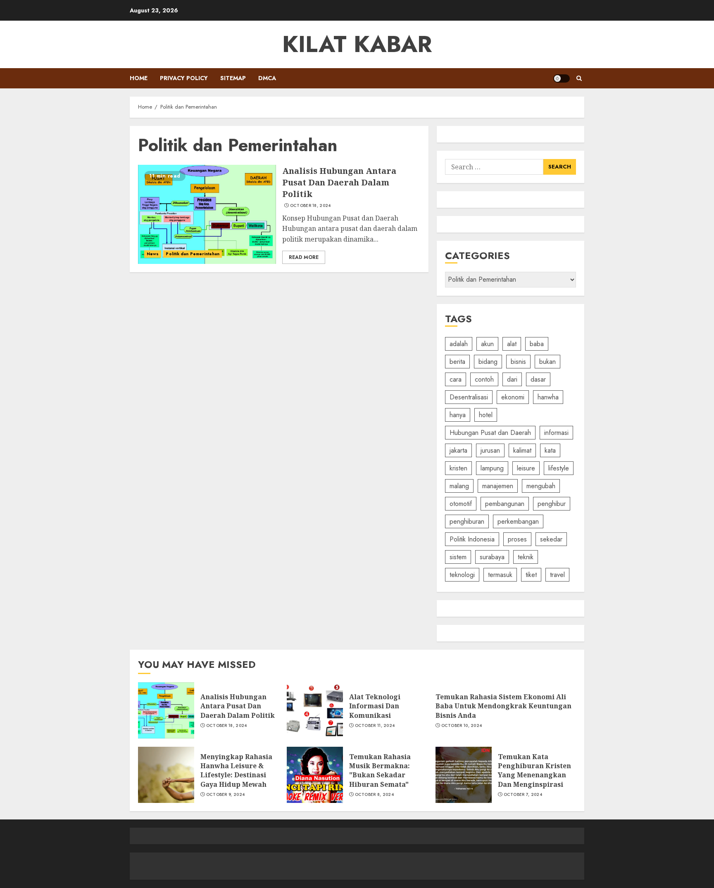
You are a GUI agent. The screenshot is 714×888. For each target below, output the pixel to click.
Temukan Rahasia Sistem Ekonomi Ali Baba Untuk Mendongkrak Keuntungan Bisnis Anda (503, 706)
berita (457, 361)
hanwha (548, 397)
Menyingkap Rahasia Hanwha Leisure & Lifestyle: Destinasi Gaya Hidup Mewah (236, 770)
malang (459, 486)
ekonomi (512, 397)
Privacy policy (184, 78)
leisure (526, 468)
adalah (459, 344)
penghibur (552, 503)
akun (487, 344)
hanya (458, 415)
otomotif (461, 503)
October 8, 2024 (374, 795)
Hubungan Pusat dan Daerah (490, 432)
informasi (556, 432)
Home (139, 78)
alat (511, 344)
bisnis (518, 361)
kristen (458, 468)
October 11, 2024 (375, 726)
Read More (304, 257)
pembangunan (504, 503)
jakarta (458, 450)
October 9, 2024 (225, 795)
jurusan (490, 450)
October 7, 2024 (523, 795)
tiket (531, 574)
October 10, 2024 (461, 726)
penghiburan (467, 521)
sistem (458, 557)
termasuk (500, 574)
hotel (486, 415)
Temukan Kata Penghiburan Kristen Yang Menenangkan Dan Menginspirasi (534, 770)
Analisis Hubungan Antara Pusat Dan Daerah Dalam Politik (339, 182)
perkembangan (518, 521)
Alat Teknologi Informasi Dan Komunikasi (374, 706)
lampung (492, 468)
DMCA (267, 78)
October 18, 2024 (310, 206)
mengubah (540, 486)
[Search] (579, 78)
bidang (487, 361)
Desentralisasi (469, 397)
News (153, 254)
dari (512, 379)
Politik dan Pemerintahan (192, 254)
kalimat (522, 450)
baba (537, 344)
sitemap (233, 78)
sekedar (551, 539)
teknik (525, 557)
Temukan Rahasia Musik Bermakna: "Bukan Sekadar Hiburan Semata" (380, 770)
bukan (547, 361)
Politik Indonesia (472, 539)
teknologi (462, 574)
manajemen (497, 486)
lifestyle (558, 468)
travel (557, 574)
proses (517, 539)
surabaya (492, 557)
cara (456, 379)
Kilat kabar (357, 44)
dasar (538, 379)
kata (550, 450)
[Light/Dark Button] (561, 78)
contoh (484, 379)
